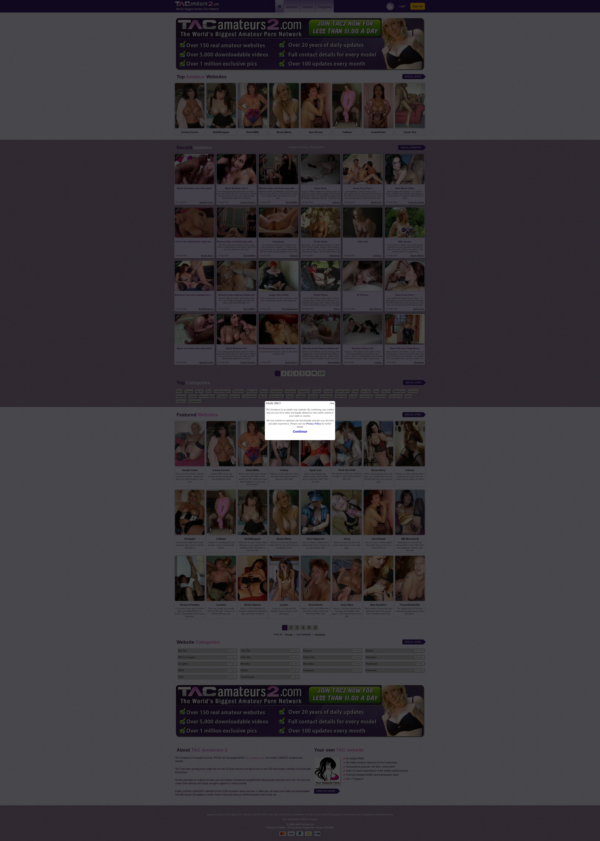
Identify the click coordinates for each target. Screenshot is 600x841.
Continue (300, 431)
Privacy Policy (313, 423)
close (332, 403)
